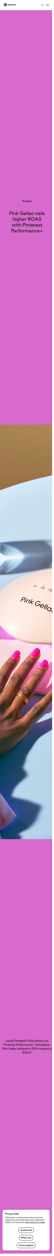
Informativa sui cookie (35, 1222)
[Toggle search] (42, 5)
